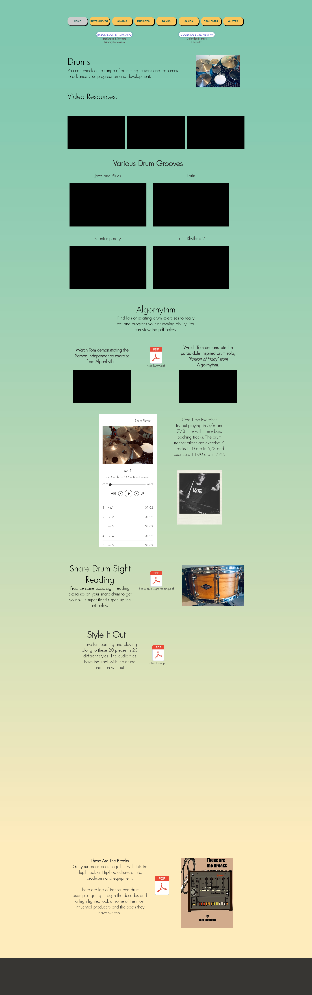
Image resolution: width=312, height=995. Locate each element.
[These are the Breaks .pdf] (162, 885)
